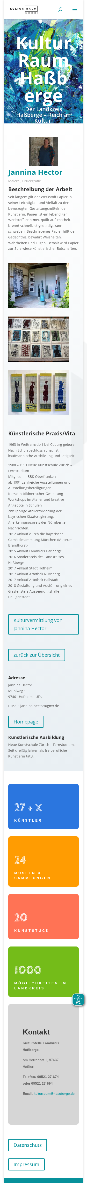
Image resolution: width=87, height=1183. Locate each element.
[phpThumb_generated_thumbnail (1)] (38, 414)
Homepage (26, 721)
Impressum (26, 1164)
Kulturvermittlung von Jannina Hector (38, 624)
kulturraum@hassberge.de (54, 1093)
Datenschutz (28, 1145)
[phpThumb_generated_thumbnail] (38, 360)
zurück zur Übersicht (37, 655)
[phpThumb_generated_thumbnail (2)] (38, 307)
